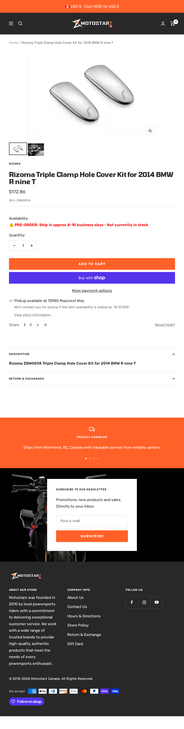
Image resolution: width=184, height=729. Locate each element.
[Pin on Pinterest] (31, 325)
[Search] (20, 23)
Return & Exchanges (26, 378)
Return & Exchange (84, 634)
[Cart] (172, 23)
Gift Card (75, 644)
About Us (75, 597)
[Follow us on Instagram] (144, 602)
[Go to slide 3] (94, 458)
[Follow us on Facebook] (132, 602)
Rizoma (15, 163)
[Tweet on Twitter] (38, 325)
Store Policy (78, 625)
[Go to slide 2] (90, 458)
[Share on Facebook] (25, 325)
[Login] (163, 24)
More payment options (92, 290)
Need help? (165, 325)
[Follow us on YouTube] (156, 602)
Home (13, 43)
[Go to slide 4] (98, 458)
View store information (32, 315)
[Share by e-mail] (45, 325)
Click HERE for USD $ (101, 6)
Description (19, 354)
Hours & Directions (84, 616)
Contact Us (77, 606)
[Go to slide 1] (86, 458)
